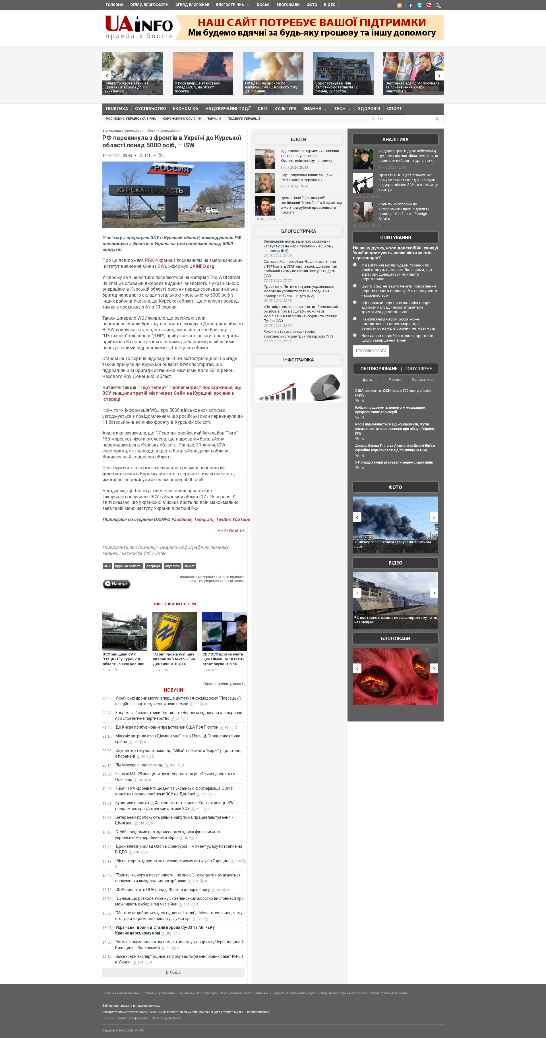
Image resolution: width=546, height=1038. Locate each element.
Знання (310, 110)
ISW (160, 266)
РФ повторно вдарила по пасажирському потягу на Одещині (172, 861)
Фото (312, 5)
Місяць (395, 379)
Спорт (394, 108)
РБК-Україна (158, 260)
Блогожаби (288, 5)
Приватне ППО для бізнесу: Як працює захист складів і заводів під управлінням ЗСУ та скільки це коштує (408, 182)
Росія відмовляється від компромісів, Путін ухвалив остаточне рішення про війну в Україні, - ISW (396, 428)
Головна (114, 5)
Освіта (248, 993)
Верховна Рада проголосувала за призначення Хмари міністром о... (412, 87)
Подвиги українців (244, 119)
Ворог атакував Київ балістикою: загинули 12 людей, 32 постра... (336, 87)
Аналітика (395, 139)
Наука (224, 993)
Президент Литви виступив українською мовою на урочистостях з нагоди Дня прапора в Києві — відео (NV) (299, 291)
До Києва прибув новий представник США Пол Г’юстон (166, 727)
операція (153, 566)
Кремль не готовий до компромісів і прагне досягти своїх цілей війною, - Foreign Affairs (404, 211)
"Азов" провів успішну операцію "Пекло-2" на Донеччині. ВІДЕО (174, 659)
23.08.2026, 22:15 (277, 341)
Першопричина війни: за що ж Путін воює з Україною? (306, 177)
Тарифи (214, 119)
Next (440, 75)
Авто (259, 993)
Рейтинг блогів (379, 993)
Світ (263, 108)
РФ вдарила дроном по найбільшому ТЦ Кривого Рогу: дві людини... (271, 87)
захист (190, 566)
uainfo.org (155, 1012)
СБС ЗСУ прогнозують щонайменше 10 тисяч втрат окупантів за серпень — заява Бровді (223, 664)
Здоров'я (369, 108)
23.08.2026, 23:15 (277, 256)
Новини (173, 690)
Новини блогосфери (163, 131)
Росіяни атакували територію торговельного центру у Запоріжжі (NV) (298, 333)
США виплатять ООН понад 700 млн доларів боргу (162, 889)
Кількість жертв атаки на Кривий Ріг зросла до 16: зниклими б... (126, 87)
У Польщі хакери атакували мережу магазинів (394, 462)
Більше (173, 972)
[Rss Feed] (399, 6)
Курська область (128, 566)
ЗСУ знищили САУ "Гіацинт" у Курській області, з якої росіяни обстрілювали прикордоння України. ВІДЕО (123, 666)
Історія (236, 993)
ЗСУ (107, 566)
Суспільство (150, 108)
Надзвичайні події (228, 108)
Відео (329, 5)
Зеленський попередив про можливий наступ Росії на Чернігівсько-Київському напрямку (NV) (298, 246)
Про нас (108, 1018)
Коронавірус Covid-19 (181, 119)
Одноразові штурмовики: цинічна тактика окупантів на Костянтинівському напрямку (310, 156)
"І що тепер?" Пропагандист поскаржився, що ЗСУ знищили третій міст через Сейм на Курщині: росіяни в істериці (172, 393)
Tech (338, 110)
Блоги (298, 139)
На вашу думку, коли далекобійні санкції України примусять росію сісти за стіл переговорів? (395, 252)
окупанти (172, 566)
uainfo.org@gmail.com (166, 1018)
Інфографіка (298, 360)
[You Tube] (428, 6)
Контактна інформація (132, 1018)
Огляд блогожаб (192, 5)
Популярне (418, 368)
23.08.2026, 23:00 (277, 280)
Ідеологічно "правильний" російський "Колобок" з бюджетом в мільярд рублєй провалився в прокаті (311, 205)
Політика (117, 108)
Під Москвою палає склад (139, 765)
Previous (105, 75)
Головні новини (127, 993)
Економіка (185, 108)
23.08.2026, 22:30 (277, 326)
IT (267, 993)
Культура (285, 108)
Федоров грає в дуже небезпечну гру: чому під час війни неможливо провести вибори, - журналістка (408, 156)
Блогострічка (228, 6)
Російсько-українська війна (131, 119)
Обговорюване (379, 368)
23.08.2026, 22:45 (277, 301)
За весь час (422, 379)
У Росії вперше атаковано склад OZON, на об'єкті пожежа (197, 87)
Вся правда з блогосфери (123, 131)
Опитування (395, 237)
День (367, 379)
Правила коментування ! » (224, 684)
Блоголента (357, 993)
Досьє (263, 5)
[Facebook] (409, 6)
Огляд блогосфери (149, 5)
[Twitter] (418, 6)
